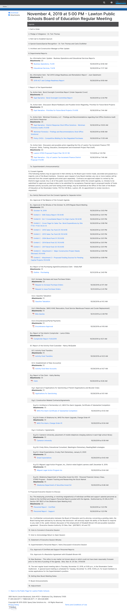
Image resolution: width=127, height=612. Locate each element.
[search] (104, 2)
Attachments (15, 15)
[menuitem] (104, 2)
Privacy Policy (13, 605)
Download (14, 13)
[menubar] (63, 2)
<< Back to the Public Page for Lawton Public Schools (28, 591)
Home (5, 6)
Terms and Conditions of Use (76, 605)
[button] (111, 2)
